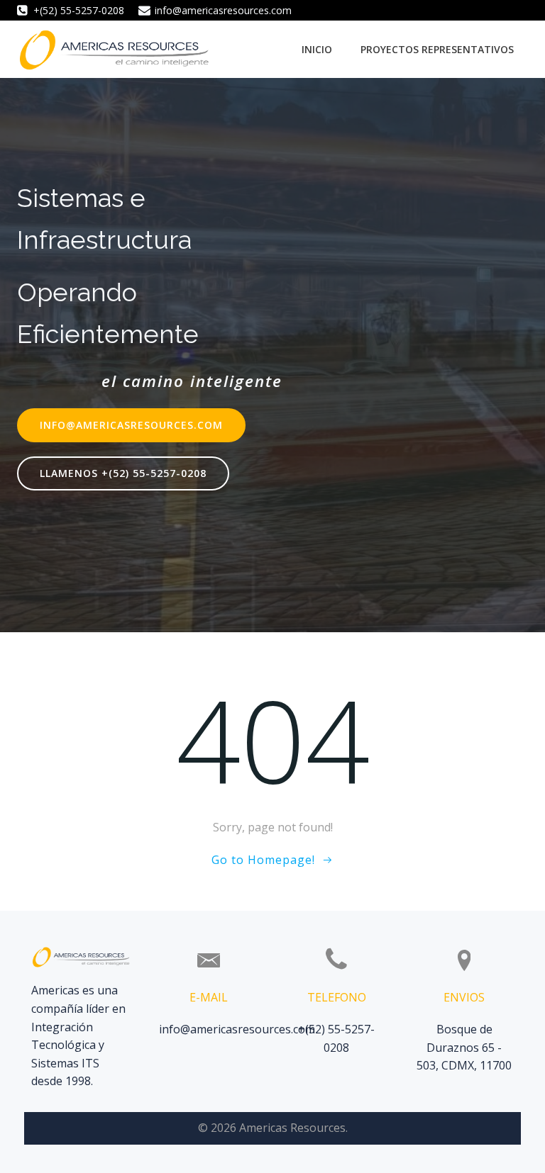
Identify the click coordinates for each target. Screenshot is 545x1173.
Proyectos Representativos (437, 49)
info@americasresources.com (237, 1029)
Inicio (317, 49)
